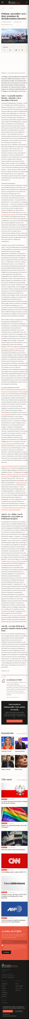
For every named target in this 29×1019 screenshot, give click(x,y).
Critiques (4, 988)
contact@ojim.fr (10, 977)
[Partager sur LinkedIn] (10, 50)
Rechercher (4, 996)
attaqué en (13, 561)
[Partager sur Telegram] (13, 50)
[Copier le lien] (19, 50)
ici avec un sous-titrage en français (17, 615)
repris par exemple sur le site (11, 349)
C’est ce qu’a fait (7, 443)
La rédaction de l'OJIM (6, 21)
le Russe (21, 391)
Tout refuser (18, 1011)
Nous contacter (18, 988)
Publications (4, 994)
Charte (16, 983)
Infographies (4, 992)
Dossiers (11, 8)
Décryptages (4, 983)
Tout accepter (8, 1011)
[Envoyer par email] (16, 50)
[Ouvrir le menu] (2, 2)
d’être (8, 561)
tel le (5, 414)
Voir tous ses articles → (13, 697)
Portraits (4, 990)
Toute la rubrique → (22, 779)
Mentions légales (19, 986)
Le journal (4, 466)
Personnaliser (6, 1014)
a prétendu (15, 466)
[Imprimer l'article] (22, 50)
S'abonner (6, 952)
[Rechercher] (27, 2)
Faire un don (4, 1002)
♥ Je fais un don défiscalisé (14, 721)
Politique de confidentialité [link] (10, 1015)
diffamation (20, 561)
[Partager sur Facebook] (7, 50)
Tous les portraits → (22, 733)
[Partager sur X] (4, 50)
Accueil (4, 8)
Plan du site (18, 990)
